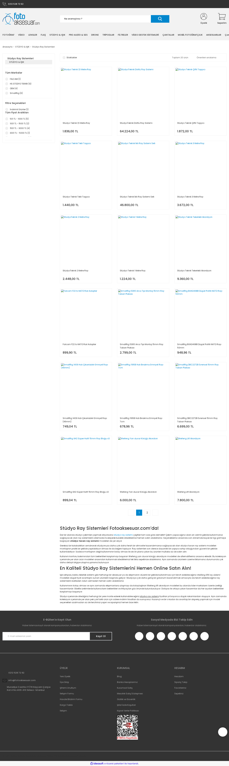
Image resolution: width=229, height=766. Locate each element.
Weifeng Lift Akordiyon (188, 491)
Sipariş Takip (180, 682)
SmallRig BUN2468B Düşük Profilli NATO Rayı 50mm (199, 346)
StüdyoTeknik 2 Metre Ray (75, 270)
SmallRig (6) (16, 93)
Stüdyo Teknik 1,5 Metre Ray (76, 123)
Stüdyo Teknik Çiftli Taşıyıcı (190, 123)
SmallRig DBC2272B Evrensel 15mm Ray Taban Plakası (197, 420)
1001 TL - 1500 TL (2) (19, 123)
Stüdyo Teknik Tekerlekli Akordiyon (194, 270)
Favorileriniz (180, 687)
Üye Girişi (64, 682)
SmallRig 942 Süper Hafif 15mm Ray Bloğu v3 (86, 491)
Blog (119, 676)
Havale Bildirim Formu (71, 699)
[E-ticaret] (114, 763)
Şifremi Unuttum (68, 687)
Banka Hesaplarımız (127, 682)
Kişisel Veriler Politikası (128, 710)
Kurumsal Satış (124, 687)
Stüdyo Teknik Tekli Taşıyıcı (76, 196)
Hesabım (179, 676)
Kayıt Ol (101, 636)
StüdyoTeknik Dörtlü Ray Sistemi (136, 123)
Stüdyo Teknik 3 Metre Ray (190, 196)
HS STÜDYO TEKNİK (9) (20, 83)
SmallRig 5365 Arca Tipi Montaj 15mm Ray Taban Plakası (141, 346)
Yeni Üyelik (65, 676)
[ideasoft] (97, 763)
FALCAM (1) (15, 79)
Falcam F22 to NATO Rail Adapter (79, 344)
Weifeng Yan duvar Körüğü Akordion (138, 491)
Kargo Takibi (66, 705)
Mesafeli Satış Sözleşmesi (130, 693)
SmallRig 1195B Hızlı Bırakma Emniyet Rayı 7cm (141, 420)
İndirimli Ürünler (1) (19, 109)
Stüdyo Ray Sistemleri (43, 46)
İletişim (63, 710)
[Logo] (21, 19)
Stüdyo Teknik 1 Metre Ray (133, 270)
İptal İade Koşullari (126, 705)
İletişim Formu (67, 693)
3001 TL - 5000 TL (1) (20, 132)
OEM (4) (14, 88)
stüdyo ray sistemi (123, 534)
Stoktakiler (72, 57)
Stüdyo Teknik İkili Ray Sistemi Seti (137, 196)
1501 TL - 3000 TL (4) (20, 128)
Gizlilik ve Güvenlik (126, 699)
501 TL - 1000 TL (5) (19, 118)
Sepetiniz (178, 693)
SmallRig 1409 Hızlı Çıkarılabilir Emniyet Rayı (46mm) (85, 420)
